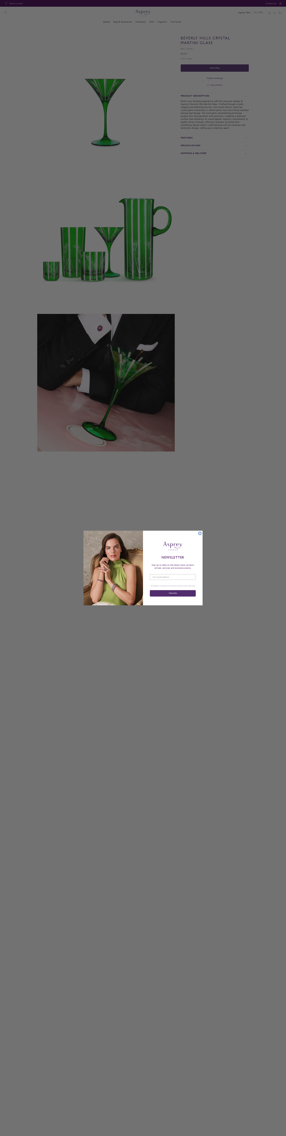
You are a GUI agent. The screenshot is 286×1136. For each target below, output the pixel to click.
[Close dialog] (199, 533)
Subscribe (173, 593)
